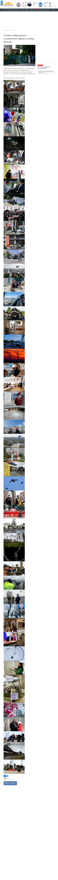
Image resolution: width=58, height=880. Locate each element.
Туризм (27, 10)
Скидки (36, 10)
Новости (5, 10)
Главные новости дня (34, 4)
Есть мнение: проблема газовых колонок (43, 67)
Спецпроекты (46, 10)
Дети (40, 10)
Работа (10, 10)
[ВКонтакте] (5, 776)
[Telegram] (7, 776)
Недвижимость (16, 10)
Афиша (22, 10)
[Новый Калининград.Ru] (4, 30)
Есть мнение (40, 65)
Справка (31, 10)
